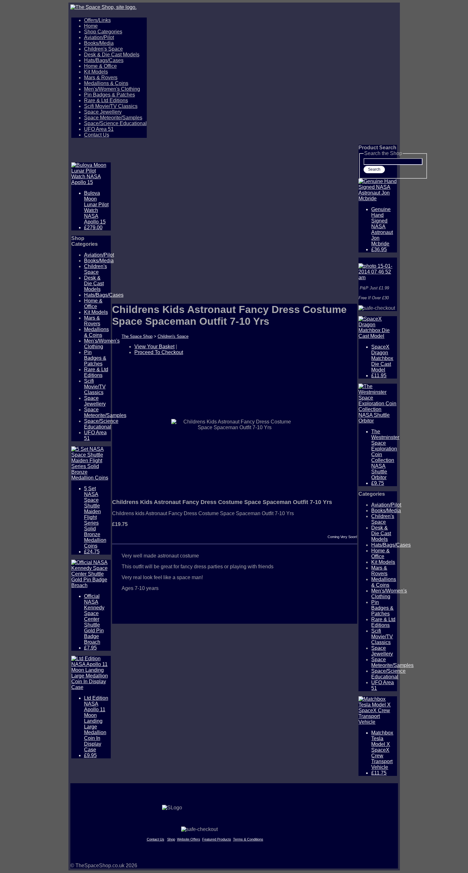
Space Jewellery (103, 112)
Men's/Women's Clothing (112, 89)
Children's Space (103, 49)
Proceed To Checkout (158, 352)
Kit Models (96, 72)
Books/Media (99, 43)
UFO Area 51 (99, 129)
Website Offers (188, 839)
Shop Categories (103, 31)
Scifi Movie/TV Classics (111, 106)
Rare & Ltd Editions (106, 100)
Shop (171, 839)
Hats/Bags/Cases (104, 60)
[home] (234, 7)
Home (91, 26)
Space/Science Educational (115, 123)
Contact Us (96, 135)
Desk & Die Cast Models (111, 54)
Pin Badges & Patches (109, 94)
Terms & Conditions (248, 839)
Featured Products (216, 839)
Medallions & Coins (106, 83)
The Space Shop (137, 336)
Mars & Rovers (100, 77)
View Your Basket (154, 346)
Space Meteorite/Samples (113, 117)
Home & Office (100, 66)
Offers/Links (97, 20)
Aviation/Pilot (99, 37)
